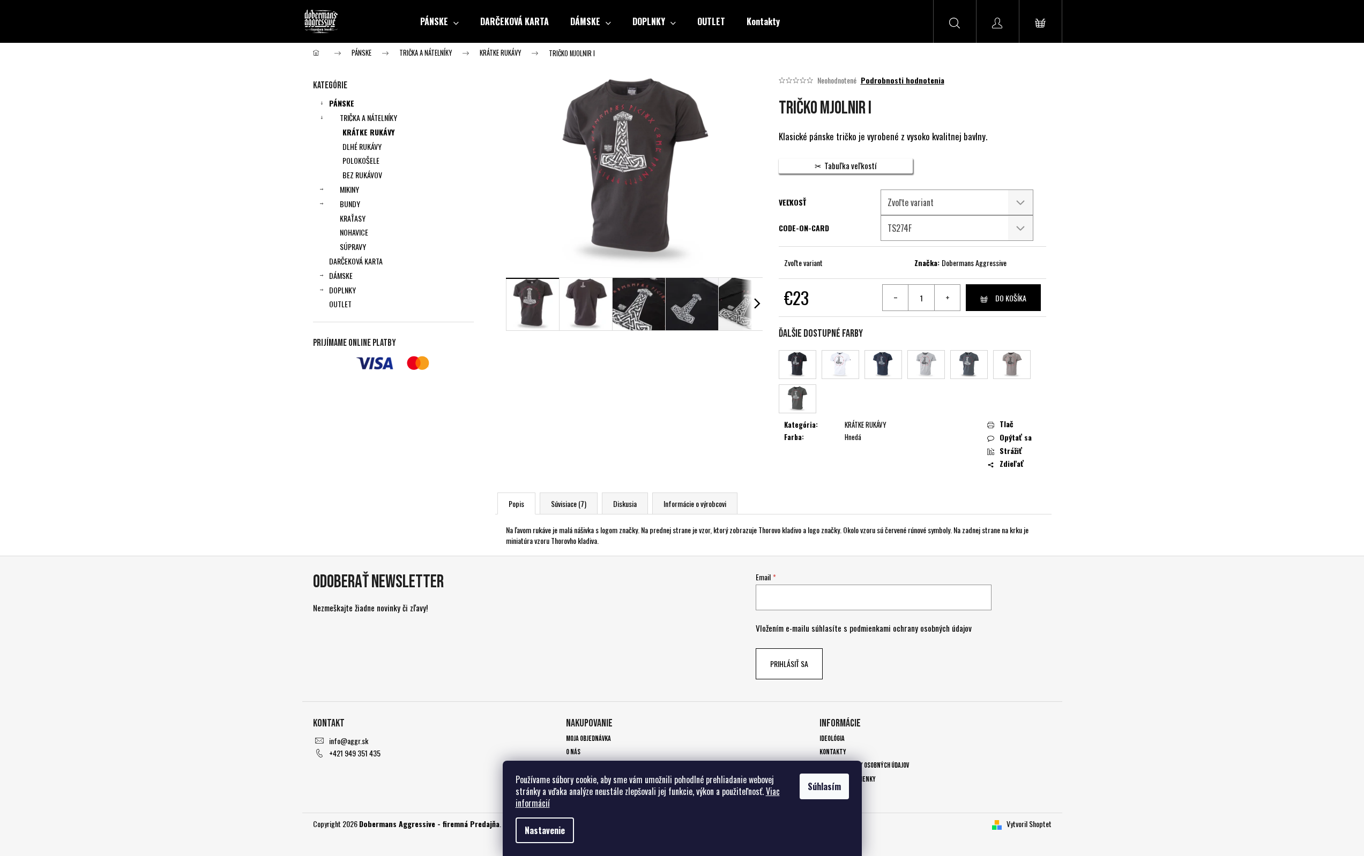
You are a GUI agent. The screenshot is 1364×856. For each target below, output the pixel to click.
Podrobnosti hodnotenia (902, 80)
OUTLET (340, 303)
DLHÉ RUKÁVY (362, 146)
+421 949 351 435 (355, 753)
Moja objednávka (588, 738)
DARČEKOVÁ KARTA (356, 261)
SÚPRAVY (353, 246)
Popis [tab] (516, 503)
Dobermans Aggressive (974, 262)
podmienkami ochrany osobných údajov (910, 628)
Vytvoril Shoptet (1029, 824)
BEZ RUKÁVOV (362, 174)
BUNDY (350, 203)
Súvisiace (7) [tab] (568, 503)
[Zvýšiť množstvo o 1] (947, 297)
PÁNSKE (341, 103)
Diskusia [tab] (625, 503)
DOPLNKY (342, 290)
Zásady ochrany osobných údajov (864, 765)
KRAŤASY (353, 218)
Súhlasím (824, 786)
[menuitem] (439, 21)
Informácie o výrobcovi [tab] (695, 503)
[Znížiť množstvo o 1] (895, 297)
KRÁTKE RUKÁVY (368, 132)
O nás (573, 752)
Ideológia (832, 738)
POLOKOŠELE (360, 160)
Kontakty (832, 752)
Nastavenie (545, 830)
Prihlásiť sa (789, 663)
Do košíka (1010, 298)
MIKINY (349, 189)
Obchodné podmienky (847, 779)
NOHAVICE (354, 232)
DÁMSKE (341, 275)
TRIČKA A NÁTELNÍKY (368, 117)
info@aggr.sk (348, 740)
